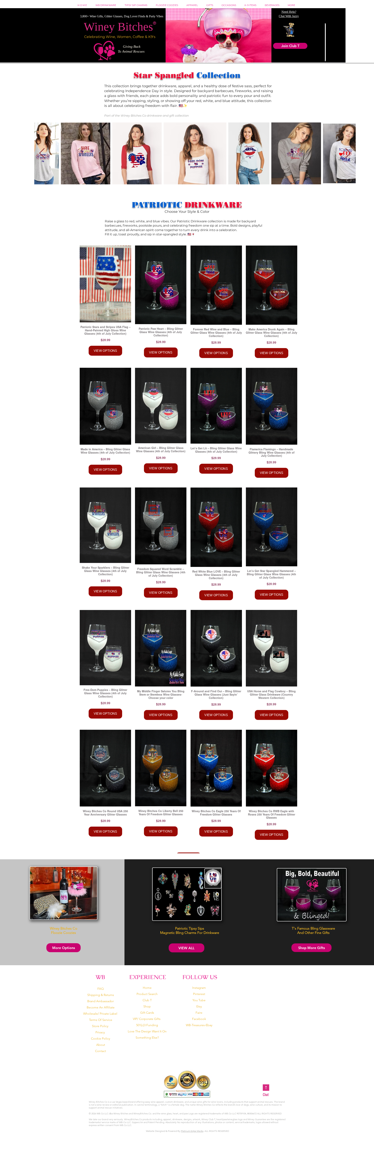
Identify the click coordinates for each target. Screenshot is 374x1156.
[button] (211, 5)
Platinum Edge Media (192, 1131)
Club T (147, 1000)
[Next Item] (348, 153)
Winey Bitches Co (133, 115)
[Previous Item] (42, 153)
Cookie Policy (100, 1038)
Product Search (147, 994)
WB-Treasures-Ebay (199, 1025)
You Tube (199, 1000)
